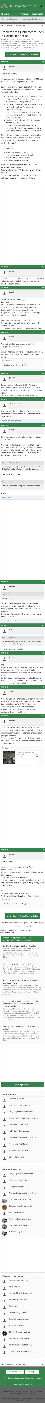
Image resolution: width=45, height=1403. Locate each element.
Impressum (19, 1378)
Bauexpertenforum (14, 1372)
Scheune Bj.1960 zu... (18, 1099)
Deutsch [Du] (31, 1372)
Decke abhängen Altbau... (19, 1319)
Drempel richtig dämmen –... (21, 1351)
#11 (43, 687)
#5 (43, 373)
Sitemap (11, 1378)
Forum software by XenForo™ (14, 1391)
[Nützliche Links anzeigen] (42, 25)
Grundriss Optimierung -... (20, 1105)
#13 (43, 850)
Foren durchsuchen (9, 19)
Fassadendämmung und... (20, 1219)
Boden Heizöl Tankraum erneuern (23, 1118)
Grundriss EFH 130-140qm (20, 1199)
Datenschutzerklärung (21, 1384)
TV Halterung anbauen (18, 1312)
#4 (43, 332)
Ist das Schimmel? (16, 1157)
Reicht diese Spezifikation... (20, 1345)
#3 (43, 287)
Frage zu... (13, 1306)
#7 (43, 425)
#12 (43, 716)
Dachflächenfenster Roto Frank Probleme (20, 946)
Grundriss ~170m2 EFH (18, 1124)
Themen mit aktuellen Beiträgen (30, 19)
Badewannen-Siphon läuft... (20, 1206)
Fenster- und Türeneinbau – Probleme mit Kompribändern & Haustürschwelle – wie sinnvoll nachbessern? (20, 1003)
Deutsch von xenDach (34, 1391)
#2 (43, 267)
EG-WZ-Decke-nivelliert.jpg (25, 752)
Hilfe (4, 1378)
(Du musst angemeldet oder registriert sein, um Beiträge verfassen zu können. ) (22, 924)
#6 (43, 399)
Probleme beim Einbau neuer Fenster (18, 964)
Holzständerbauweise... (19, 1131)
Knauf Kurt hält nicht (18, 1299)
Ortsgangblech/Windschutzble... (22, 1111)
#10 (43, 653)
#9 (43, 625)
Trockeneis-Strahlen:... (18, 1144)
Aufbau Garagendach (18, 1232)
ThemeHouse (30, 1393)
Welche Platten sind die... (19, 1338)
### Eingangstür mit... (18, 1212)
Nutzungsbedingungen (33, 1378)
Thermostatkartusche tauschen (22, 1137)
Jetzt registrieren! (22, 1084)
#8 (43, 582)
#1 (43, 62)
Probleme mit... (15, 1287)
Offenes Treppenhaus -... (19, 1332)
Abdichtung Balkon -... (18, 1325)
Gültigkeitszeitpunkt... (18, 1186)
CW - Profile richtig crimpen (20, 1293)
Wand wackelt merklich (18, 1280)
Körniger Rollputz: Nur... (19, 1150)
